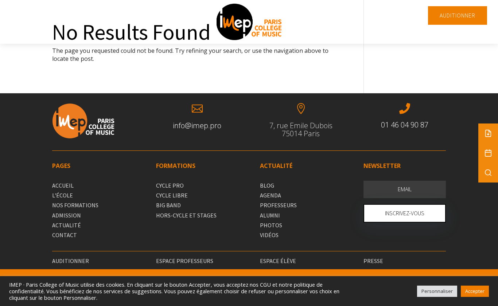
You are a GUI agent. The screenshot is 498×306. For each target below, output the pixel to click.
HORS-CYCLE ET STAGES (186, 215)
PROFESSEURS (278, 205)
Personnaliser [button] (437, 291)
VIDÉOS (269, 235)
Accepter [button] (475, 291)
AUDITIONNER (457, 15)
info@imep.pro (197, 125)
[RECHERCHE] (488, 173)
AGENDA (270, 195)
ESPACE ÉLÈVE (278, 260)
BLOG (267, 185)
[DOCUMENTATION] (488, 133)
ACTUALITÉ (66, 225)
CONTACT (64, 235)
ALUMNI (270, 215)
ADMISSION (66, 215)
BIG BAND (168, 205)
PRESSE (373, 260)
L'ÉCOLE (62, 195)
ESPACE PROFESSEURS (184, 260)
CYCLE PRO (170, 185)
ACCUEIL (63, 185)
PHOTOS (271, 225)
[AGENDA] (488, 153)
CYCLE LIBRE (172, 195)
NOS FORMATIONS (75, 205)
